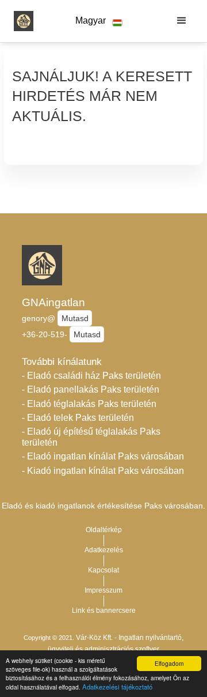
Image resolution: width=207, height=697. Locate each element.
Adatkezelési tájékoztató (117, 686)
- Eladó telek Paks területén (78, 418)
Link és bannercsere (104, 610)
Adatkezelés (104, 550)
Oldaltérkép (104, 530)
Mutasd (75, 318)
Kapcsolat (103, 570)
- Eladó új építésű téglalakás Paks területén (91, 437)
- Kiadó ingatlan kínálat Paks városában (103, 471)
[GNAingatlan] (20, 21)
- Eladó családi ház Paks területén (91, 375)
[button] (98, 21)
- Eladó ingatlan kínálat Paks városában (103, 456)
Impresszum (103, 590)
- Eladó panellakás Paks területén (90, 389)
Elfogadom (169, 663)
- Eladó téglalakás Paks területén (89, 404)
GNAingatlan (53, 302)
